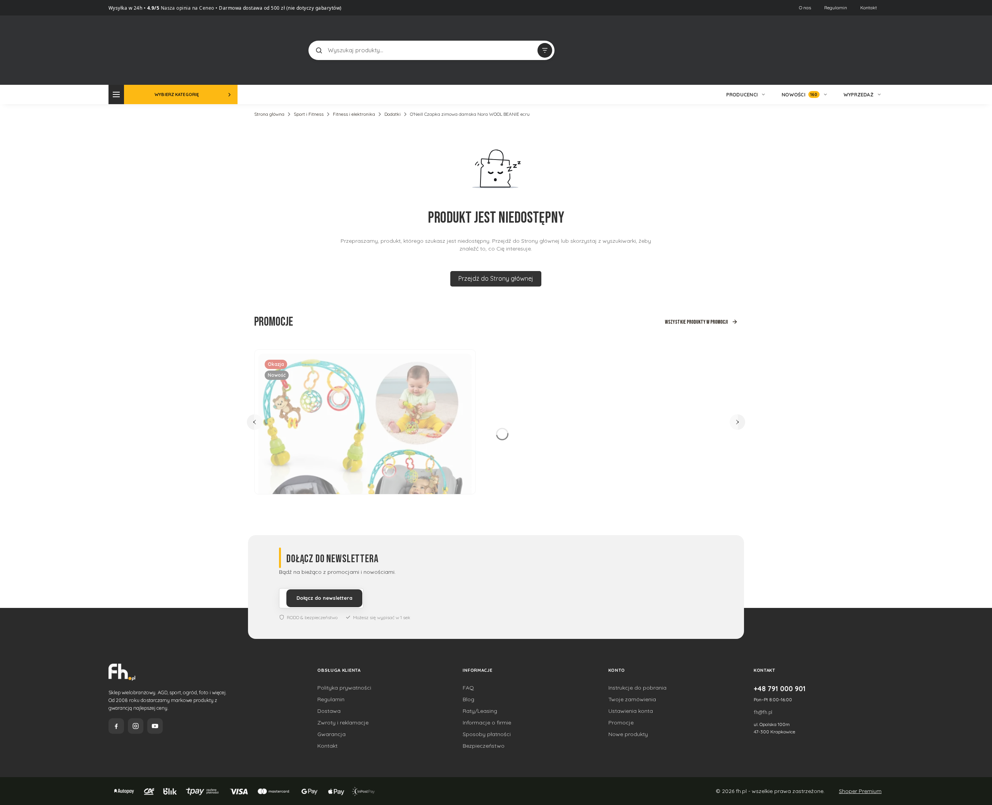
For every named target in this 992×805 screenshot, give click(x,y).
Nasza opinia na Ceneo (186, 8)
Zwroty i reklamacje (343, 722)
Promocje (621, 722)
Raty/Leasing (480, 710)
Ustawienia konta (630, 710)
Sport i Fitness (309, 114)
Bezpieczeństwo (484, 745)
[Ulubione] (876, 50)
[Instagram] (135, 726)
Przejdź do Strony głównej (495, 278)
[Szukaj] (319, 50)
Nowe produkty (628, 734)
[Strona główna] (137, 49)
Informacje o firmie (487, 722)
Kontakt (868, 7)
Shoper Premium (860, 791)
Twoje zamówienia (632, 699)
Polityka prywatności (344, 687)
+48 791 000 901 (780, 688)
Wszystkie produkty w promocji (696, 322)
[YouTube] (155, 726)
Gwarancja (331, 734)
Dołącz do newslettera (324, 598)
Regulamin (835, 7)
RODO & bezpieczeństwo (312, 617)
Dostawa (329, 710)
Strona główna (269, 114)
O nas (805, 7)
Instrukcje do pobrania (637, 687)
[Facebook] (116, 726)
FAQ (468, 687)
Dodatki (392, 114)
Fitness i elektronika (354, 114)
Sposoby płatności (487, 734)
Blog (468, 699)
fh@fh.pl (763, 712)
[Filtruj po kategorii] (544, 50)
